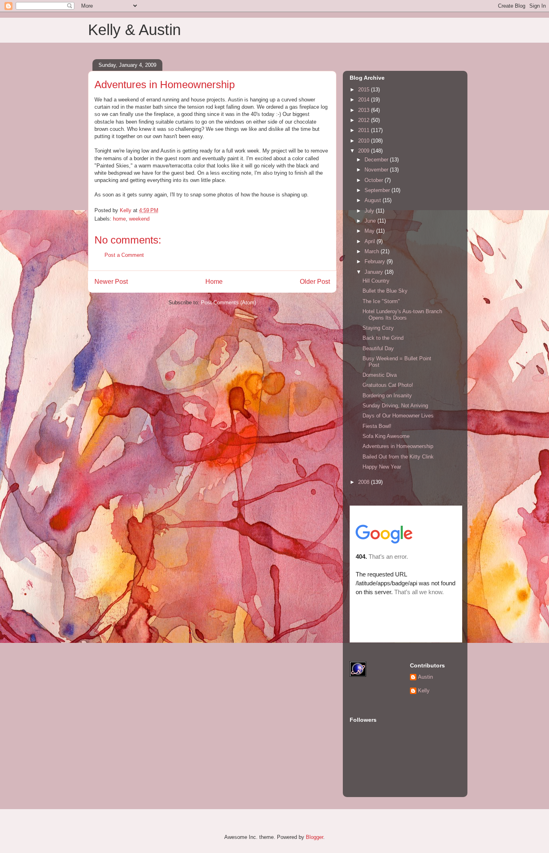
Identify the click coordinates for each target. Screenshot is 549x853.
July (370, 211)
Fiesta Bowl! (377, 426)
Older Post (315, 281)
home (119, 219)
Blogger (314, 837)
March (373, 251)
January (375, 272)
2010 (364, 141)
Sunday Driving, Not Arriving (395, 406)
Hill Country (376, 281)
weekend (139, 219)
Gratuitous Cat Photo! (388, 385)
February (376, 261)
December (377, 160)
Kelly (424, 691)
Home (214, 281)
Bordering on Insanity (387, 395)
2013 (364, 110)
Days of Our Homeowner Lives (398, 416)
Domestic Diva (380, 375)
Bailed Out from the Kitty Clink (398, 457)
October (375, 180)
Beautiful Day (378, 348)
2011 (364, 130)
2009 (364, 151)
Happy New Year (382, 467)
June (371, 221)
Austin (425, 677)
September (378, 190)
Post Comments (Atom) (228, 302)
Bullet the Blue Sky (385, 291)
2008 (364, 482)
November (377, 170)
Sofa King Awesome (386, 436)
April (371, 241)
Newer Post (111, 281)
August (374, 200)
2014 (364, 100)
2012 (364, 120)
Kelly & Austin (134, 29)
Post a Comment (124, 255)
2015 (364, 90)
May (370, 231)
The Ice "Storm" (381, 301)
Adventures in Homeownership (398, 446)
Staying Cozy (378, 328)
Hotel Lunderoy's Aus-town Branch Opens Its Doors (402, 314)
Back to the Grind (383, 338)
